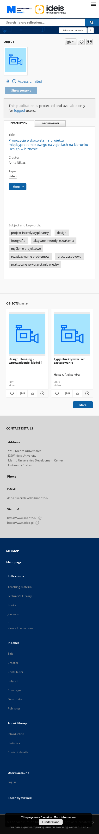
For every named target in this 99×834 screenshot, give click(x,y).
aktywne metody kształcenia (53, 241)
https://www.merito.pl (22, 518)
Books (12, 605)
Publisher (14, 708)
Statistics (14, 743)
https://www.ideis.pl (21, 523)
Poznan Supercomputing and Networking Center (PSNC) (49, 827)
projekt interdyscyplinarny (30, 233)
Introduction (16, 734)
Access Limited (30, 81)
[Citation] (89, 42)
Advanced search (73, 30)
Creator (13, 663)
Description (15, 699)
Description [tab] (19, 123)
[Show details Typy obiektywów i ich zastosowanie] (87, 393)
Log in (12, 782)
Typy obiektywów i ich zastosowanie (70, 360)
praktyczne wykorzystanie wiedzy (35, 264)
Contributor (15, 672)
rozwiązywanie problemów (30, 257)
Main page (13, 562)
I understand (50, 822)
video (13, 176)
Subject (13, 681)
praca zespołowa (69, 257)
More (83, 405)
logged (19, 110)
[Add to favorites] (81, 42)
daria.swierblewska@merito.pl (27, 498)
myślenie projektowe (26, 249)
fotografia (18, 241)
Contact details (18, 752)
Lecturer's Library (20, 596)
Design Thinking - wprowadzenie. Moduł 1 (26, 360)
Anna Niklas (17, 163)
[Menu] (93, 4)
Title (11, 654)
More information (65, 817)
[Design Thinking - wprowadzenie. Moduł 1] (27, 334)
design (61, 233)
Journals (13, 614)
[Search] (92, 22)
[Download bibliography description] (22, 393)
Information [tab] (50, 123)
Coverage (14, 690)
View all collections (20, 628)
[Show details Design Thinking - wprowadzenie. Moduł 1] (42, 393)
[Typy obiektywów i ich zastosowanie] (72, 334)
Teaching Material (20, 587)
